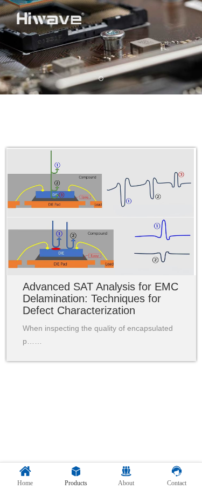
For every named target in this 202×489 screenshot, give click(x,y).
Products (76, 483)
